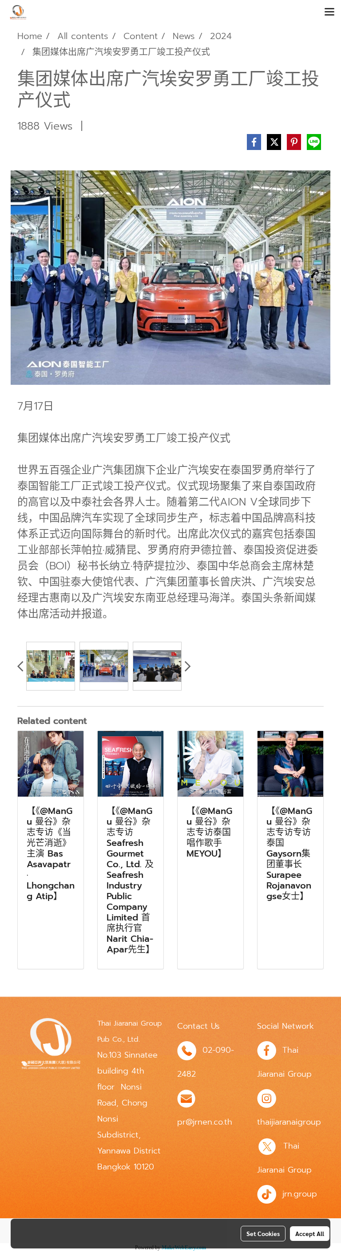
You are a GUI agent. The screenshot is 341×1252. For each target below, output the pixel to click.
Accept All (309, 1233)
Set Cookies (263, 1233)
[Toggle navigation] (329, 12)
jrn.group (299, 1194)
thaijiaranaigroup (289, 1122)
